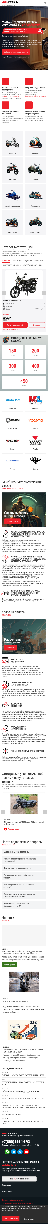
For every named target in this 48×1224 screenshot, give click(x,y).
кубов (12, 352)
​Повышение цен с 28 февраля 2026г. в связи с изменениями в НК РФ (23, 1051)
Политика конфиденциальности (13, 1200)
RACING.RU (10, 1)
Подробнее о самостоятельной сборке (15, 36)
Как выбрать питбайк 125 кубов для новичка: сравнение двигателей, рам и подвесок (22, 952)
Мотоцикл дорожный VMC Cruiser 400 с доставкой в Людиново (24, 823)
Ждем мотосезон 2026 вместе (16, 1001)
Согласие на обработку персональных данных (17, 1203)
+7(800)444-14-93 (16, 1141)
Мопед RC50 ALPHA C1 (12, 300)
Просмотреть (13, 829)
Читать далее (9, 965)
